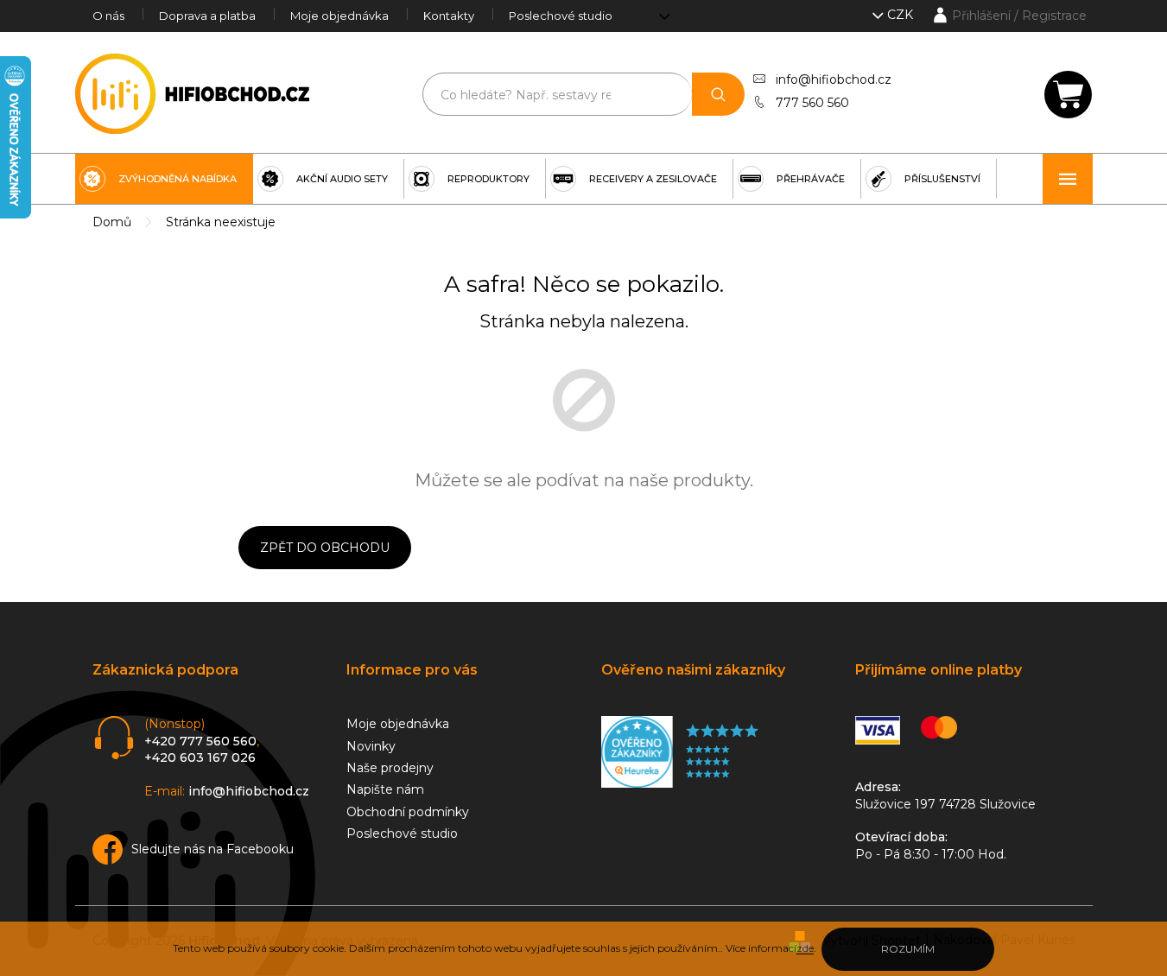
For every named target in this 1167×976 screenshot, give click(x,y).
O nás (108, 15)
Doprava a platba (207, 15)
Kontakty (448, 15)
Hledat (718, 94)
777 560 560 (812, 103)
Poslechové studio (560, 15)
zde (805, 947)
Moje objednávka (339, 15)
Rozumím (908, 948)
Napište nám (385, 789)
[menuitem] (164, 179)
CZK (901, 14)
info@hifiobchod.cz (833, 79)
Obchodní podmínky (407, 812)
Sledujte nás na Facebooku (212, 849)
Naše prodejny (390, 768)
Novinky (371, 746)
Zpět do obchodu (325, 547)
